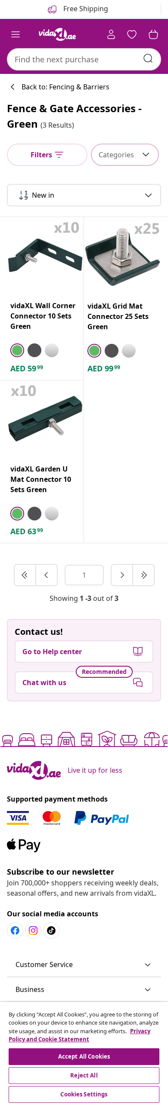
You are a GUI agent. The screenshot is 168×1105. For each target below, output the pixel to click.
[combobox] (84, 59)
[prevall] (25, 575)
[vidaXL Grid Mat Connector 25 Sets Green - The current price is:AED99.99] (122, 255)
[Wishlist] (131, 34)
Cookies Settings (83, 1094)
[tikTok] (51, 930)
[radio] (17, 350)
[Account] (111, 34)
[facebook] (15, 930)
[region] (84, 1053)
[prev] (46, 575)
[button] (84, 964)
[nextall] (143, 575)
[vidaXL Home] (57, 34)
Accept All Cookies (84, 1056)
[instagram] (33, 930)
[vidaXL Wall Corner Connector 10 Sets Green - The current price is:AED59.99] (45, 255)
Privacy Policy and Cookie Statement (79, 1035)
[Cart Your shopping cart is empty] (153, 34)
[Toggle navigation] (15, 34)
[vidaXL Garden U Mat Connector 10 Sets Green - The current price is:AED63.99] (45, 418)
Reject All (83, 1075)
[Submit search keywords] (148, 58)
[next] (122, 575)
